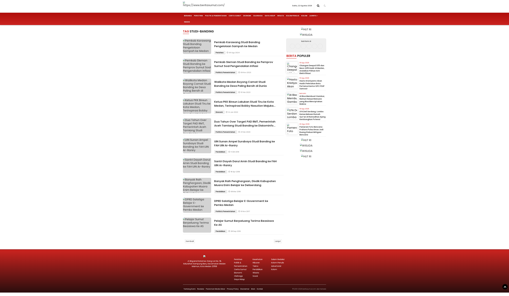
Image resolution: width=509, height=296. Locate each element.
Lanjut (278, 241)
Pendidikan (221, 152)
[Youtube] (309, 46)
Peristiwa (198, 16)
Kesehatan (258, 259)
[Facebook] (292, 46)
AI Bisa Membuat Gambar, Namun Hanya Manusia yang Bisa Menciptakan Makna (312, 100)
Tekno (255, 266)
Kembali (190, 241)
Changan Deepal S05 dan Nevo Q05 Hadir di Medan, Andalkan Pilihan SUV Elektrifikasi (311, 69)
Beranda (188, 16)
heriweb (323, 289)
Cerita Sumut (235, 16)
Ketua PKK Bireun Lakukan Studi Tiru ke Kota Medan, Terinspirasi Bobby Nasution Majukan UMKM (244, 106)
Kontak (260, 289)
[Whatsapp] (314, 46)
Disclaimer (244, 289)
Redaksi (200, 289)
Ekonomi (247, 16)
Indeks (187, 22)
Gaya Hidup (270, 16)
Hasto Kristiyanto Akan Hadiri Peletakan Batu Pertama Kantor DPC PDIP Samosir (311, 85)
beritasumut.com (309, 289)
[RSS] (320, 46)
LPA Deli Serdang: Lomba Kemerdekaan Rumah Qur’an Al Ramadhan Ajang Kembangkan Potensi (312, 115)
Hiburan (256, 262)
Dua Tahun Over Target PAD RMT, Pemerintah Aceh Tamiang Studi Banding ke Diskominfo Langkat (244, 125)
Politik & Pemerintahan (216, 16)
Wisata (280, 16)
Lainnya (313, 16)
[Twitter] (303, 46)
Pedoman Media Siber (215, 289)
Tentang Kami (190, 289)
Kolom (304, 16)
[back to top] (505, 286)
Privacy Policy (233, 289)
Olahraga (258, 16)
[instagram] (298, 46)
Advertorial (276, 266)
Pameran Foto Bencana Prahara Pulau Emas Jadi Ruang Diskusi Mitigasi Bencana (311, 131)
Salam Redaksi (277, 259)
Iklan (253, 289)
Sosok (255, 276)
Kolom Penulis (292, 16)
